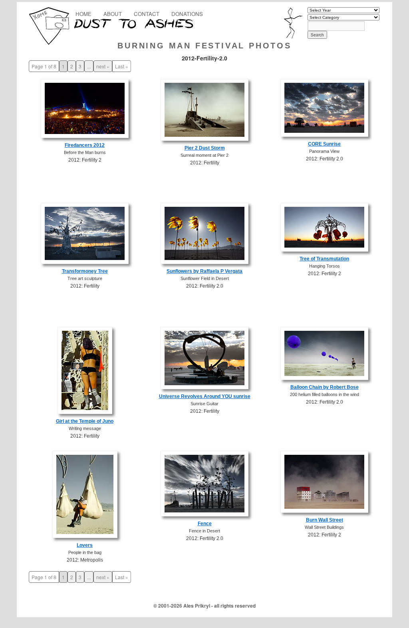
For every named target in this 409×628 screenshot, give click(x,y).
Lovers (85, 545)
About (112, 14)
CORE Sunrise (324, 144)
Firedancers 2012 (85, 145)
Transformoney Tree (85, 271)
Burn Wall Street (324, 520)
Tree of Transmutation (324, 259)
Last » (121, 66)
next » (102, 66)
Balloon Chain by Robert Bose (324, 387)
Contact (146, 14)
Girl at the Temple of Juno (84, 421)
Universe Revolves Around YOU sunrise (204, 396)
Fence (205, 523)
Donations (187, 14)
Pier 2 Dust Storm (205, 148)
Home (83, 14)
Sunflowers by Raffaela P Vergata (204, 271)
